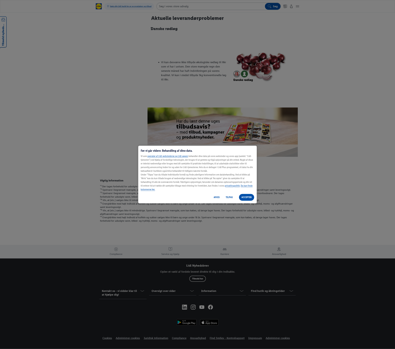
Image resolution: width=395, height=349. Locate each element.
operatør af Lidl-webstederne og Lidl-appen (167, 156)
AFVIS (217, 197)
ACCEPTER (246, 197)
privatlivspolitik (232, 185)
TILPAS (229, 197)
